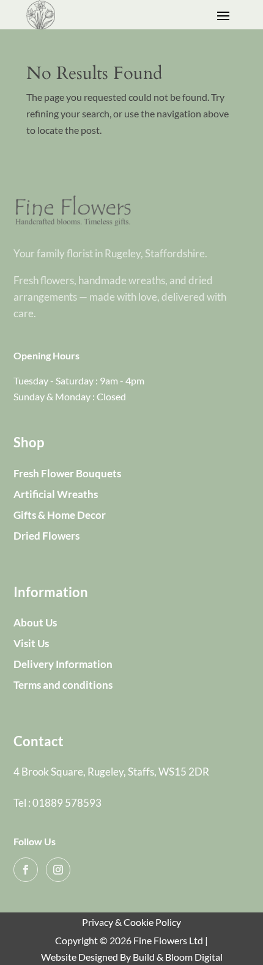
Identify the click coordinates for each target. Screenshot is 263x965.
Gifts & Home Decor (59, 514)
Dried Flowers (46, 535)
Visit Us (31, 643)
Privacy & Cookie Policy (131, 922)
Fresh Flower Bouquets (67, 473)
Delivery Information (63, 664)
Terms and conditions (63, 684)
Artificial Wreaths (55, 494)
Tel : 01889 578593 (57, 802)
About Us (35, 622)
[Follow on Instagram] (58, 869)
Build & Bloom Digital (178, 957)
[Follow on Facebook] (25, 869)
